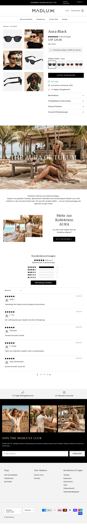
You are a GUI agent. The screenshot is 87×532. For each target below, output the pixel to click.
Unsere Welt (53, 19)
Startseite (6, 26)
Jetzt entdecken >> (64, 239)
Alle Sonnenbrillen (26, 19)
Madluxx (11, 517)
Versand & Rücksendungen (58, 112)
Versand (66, 475)
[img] (10, 296)
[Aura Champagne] (70, 65)
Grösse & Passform (55, 106)
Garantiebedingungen (71, 492)
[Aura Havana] (61, 65)
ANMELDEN (77, 454)
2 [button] (40, 374)
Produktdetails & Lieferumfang (59, 101)
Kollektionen (41, 19)
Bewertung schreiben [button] (43, 282)
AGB (65, 485)
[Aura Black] (52, 65)
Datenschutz (68, 482)
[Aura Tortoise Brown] (79, 65)
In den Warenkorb (66, 75)
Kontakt (64, 19)
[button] (53, 37)
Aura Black (14, 26)
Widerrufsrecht (68, 488)
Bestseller (8, 482)
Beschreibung (53, 95)
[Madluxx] (43, 10)
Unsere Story (39, 475)
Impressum (67, 478)
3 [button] (44, 374)
